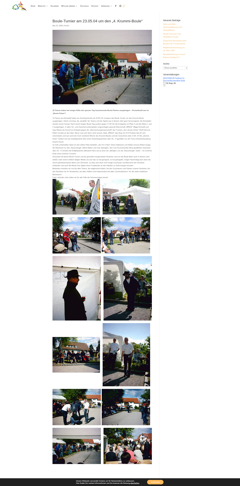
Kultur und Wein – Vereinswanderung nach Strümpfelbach (172, 27)
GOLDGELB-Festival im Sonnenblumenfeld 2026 (174, 79)
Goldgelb (84, 6)
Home (33, 6)
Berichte (41, 6)
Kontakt (94, 6)
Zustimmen (155, 482)
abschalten (134, 483)
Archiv (66, 26)
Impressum (105, 6)
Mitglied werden (68, 6)
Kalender (55, 6)
